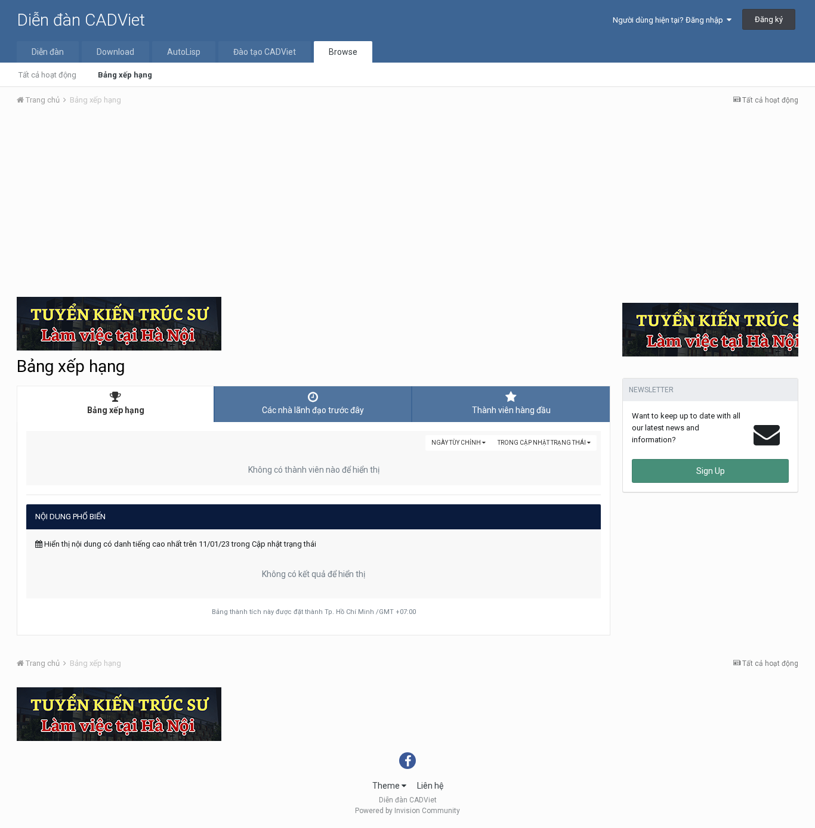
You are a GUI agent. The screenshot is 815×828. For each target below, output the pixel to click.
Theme (387, 785)
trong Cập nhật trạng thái (542, 442)
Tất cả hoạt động (47, 74)
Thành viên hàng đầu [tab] (511, 410)
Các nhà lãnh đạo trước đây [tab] (313, 410)
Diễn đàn (48, 52)
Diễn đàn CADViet (81, 20)
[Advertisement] (407, 204)
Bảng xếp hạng (125, 74)
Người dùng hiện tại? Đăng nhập (670, 19)
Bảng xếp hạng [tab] (115, 410)
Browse (343, 52)
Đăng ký (769, 19)
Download (115, 52)
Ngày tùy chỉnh (456, 442)
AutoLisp (183, 52)
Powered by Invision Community (407, 811)
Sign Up (710, 471)
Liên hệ (430, 785)
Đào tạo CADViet (264, 52)
